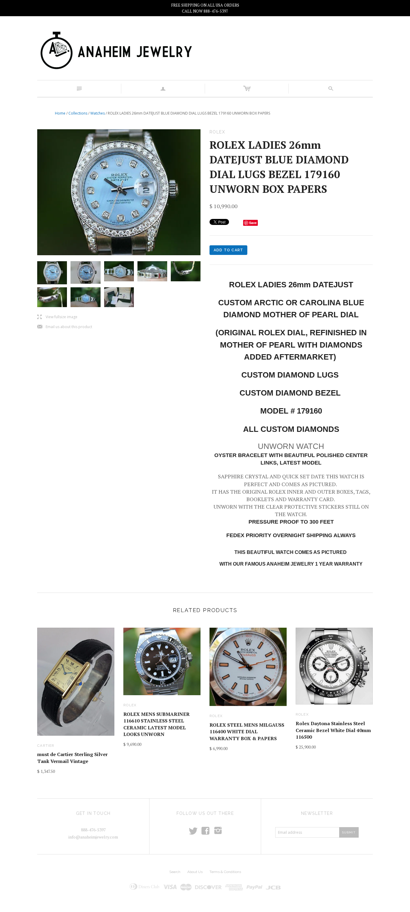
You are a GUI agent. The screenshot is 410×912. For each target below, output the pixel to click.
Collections (77, 113)
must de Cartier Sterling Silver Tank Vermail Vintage (72, 757)
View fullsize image (57, 317)
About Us (195, 872)
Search (174, 872)
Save (253, 222)
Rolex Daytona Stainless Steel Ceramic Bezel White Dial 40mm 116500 (333, 730)
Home (60, 113)
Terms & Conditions (225, 872)
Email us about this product (64, 327)
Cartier (45, 745)
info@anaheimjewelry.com (93, 837)
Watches (97, 113)
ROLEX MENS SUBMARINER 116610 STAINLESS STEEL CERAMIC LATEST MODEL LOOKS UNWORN (156, 724)
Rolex (130, 705)
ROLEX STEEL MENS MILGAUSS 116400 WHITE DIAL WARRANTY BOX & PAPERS (247, 732)
